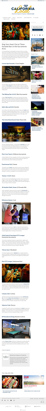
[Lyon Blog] (23, 9)
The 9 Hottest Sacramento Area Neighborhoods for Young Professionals (36, 96)
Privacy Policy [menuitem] (41, 398)
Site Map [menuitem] (31, 398)
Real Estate (19, 17)
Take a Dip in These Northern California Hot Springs (37, 67)
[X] (37, 35)
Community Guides (7, 17)
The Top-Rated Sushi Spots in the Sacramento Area (10, 392)
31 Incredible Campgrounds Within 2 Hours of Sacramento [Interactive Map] (37, 113)
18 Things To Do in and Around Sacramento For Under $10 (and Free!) (37, 129)
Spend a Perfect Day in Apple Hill (36, 81)
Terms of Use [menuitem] (36, 398)
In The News (35, 17)
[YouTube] (40, 35)
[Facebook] (32, 35)
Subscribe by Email (37, 29)
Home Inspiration (27, 17)
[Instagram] (42, 35)
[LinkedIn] (34, 35)
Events (14, 17)
